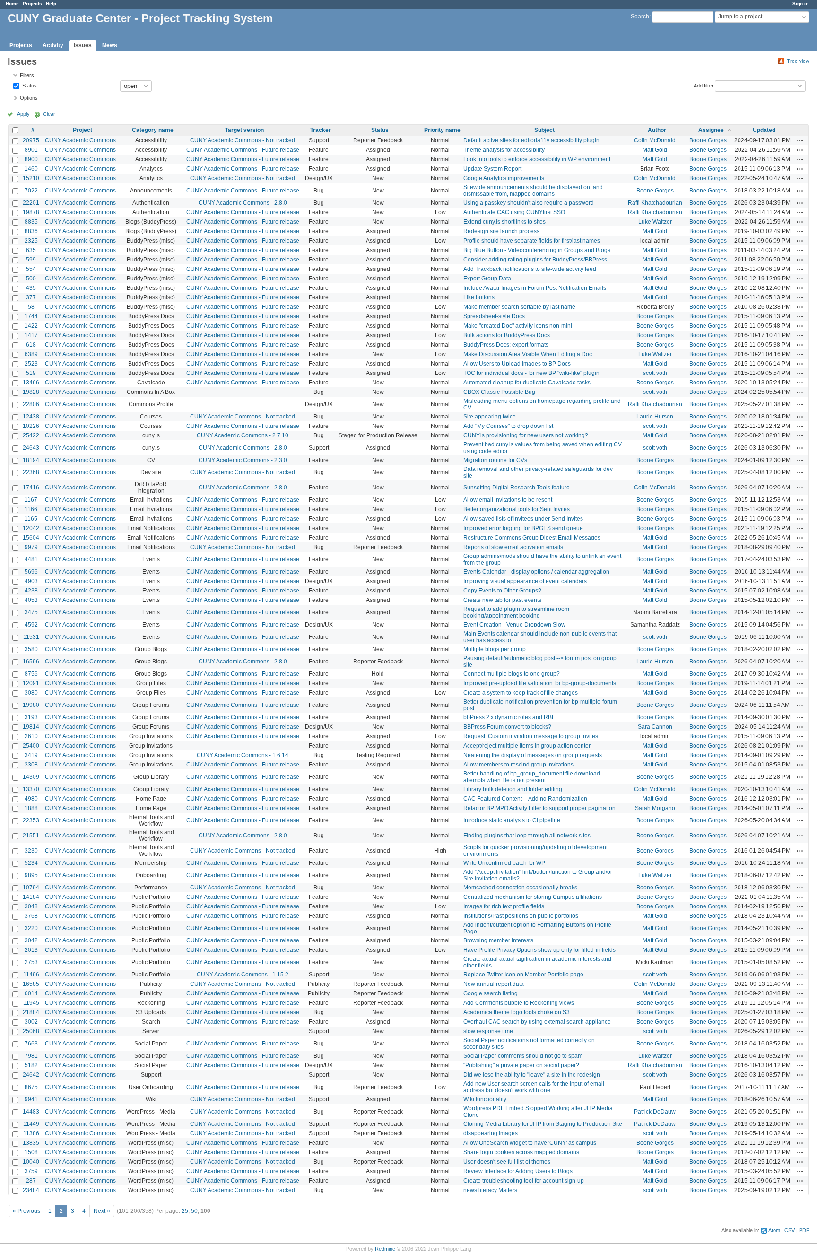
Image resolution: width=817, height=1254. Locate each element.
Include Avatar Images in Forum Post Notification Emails (534, 288)
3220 (31, 928)
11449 (31, 1124)
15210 (31, 178)
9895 (31, 875)
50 (194, 1211)
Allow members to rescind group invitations (518, 764)
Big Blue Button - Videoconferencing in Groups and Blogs (536, 250)
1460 (31, 168)
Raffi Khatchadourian (655, 203)
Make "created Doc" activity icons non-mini (517, 325)
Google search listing (490, 993)
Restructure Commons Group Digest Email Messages (531, 537)
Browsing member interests (498, 940)
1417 (31, 335)
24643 (31, 447)
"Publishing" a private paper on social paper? (521, 1065)
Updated (764, 130)
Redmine (385, 1249)
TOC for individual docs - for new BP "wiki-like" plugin (531, 373)
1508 (31, 1152)
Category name (153, 130)
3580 (31, 649)
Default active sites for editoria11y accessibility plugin (531, 140)
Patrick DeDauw (655, 1111)
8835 (31, 221)
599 (31, 259)
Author (657, 130)
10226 (31, 426)
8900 (31, 159)
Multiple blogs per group (494, 649)
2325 (31, 240)
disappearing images (490, 1133)
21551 (31, 835)
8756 (31, 674)
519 (31, 373)
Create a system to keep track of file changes (520, 692)
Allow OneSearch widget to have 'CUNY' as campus (529, 1143)
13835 (31, 1143)
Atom (774, 1230)
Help (51, 3)
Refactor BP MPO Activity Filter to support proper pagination (539, 808)
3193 (31, 717)
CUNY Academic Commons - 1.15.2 (242, 974)
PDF (804, 1230)
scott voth (655, 373)
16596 (31, 661)
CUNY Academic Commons (80, 140)
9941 (31, 1099)
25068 (31, 1031)
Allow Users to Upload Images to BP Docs (517, 363)
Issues (83, 45)
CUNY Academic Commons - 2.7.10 (242, 435)
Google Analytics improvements (503, 178)
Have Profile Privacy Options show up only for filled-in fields (539, 950)
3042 (31, 940)
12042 (31, 528)
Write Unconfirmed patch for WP (504, 863)
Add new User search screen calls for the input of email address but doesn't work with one (533, 1087)
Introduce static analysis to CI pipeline (511, 820)
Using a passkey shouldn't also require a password (528, 203)
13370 (31, 789)
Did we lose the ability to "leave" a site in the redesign (531, 1074)
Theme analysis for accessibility (504, 150)
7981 (31, 1056)
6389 (31, 354)
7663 (31, 1043)
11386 (31, 1133)
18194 (31, 460)
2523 (31, 363)
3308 (31, 764)
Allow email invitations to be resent (507, 499)
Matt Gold (655, 150)
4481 (31, 559)
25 (185, 1211)
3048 (31, 906)
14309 (31, 777)
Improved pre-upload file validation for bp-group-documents (539, 683)
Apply (23, 114)
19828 (31, 392)
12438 (31, 416)
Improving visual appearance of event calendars (525, 581)
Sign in (800, 3)
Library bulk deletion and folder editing (512, 789)
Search (640, 16)
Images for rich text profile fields (503, 906)
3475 (31, 612)
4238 (31, 590)
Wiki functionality (484, 1099)
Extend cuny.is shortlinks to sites (504, 221)
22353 (31, 820)
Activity (53, 45)
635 (31, 250)
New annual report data (493, 984)
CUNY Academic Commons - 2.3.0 (243, 460)
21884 (31, 1012)
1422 (31, 325)
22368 (31, 472)
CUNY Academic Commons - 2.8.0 (243, 203)
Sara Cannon (655, 726)
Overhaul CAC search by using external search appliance (537, 1022)
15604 (31, 537)
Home (12, 3)
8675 (31, 1087)
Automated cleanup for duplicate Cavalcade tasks (527, 382)
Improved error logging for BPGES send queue (523, 528)
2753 (31, 962)
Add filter (703, 85)
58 (31, 307)
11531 (31, 637)
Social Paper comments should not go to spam (522, 1056)
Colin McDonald (655, 140)
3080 (31, 692)
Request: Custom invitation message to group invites (530, 736)
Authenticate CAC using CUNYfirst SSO (514, 212)
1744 (31, 316)
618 (31, 344)
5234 (31, 863)
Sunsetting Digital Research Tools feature (516, 487)
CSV (789, 1230)
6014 (31, 993)
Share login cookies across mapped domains (521, 1152)
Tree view (798, 61)
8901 (31, 150)
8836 (31, 231)
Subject (544, 130)
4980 (31, 798)
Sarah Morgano (655, 808)
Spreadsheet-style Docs (494, 316)
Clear (49, 114)
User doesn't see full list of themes (506, 1161)
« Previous (26, 1211)
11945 (31, 1003)
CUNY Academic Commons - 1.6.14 (242, 755)
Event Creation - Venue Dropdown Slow (514, 624)
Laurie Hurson (654, 416)
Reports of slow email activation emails (513, 547)
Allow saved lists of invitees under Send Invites (523, 518)
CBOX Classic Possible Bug (499, 392)
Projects (32, 3)
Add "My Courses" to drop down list (508, 426)
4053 (31, 600)
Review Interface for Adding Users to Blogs (518, 1171)
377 (31, 297)
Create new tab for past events (502, 600)
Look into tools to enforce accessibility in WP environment (536, 159)
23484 (31, 1190)
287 (31, 1180)
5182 (31, 1065)
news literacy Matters (490, 1190)
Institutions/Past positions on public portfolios (520, 916)
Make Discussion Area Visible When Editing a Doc (527, 354)
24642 (31, 1074)
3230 (31, 850)
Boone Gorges (708, 140)
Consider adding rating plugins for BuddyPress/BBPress (535, 259)
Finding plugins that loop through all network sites (527, 835)
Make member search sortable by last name (519, 307)
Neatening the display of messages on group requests (532, 755)
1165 (31, 518)
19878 (31, 212)
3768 (31, 916)
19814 (31, 726)
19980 (31, 705)
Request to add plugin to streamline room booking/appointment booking (516, 612)
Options (29, 98)
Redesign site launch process (501, 231)
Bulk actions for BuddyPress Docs (506, 335)
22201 (31, 203)
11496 (31, 974)
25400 (31, 745)
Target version (244, 130)
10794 (31, 887)
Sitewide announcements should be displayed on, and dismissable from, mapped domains (533, 190)
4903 (31, 581)
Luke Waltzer (655, 221)
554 (31, 269)
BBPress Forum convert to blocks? (507, 726)
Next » (102, 1211)
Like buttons (479, 297)
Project (82, 130)
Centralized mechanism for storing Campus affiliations (532, 897)
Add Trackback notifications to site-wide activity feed (529, 269)
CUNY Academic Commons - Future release (242, 150)
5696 (31, 571)
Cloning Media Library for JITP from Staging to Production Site (542, 1124)
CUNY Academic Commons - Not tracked (242, 140)
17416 (31, 487)
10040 (31, 1161)
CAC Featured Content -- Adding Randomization (525, 798)
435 (31, 288)
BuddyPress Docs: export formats (505, 344)
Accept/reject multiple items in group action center (527, 745)
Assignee (711, 130)
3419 (31, 755)
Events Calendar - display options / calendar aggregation (536, 571)
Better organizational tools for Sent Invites (516, 509)
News (109, 45)
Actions (800, 140)
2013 (31, 950)
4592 (31, 624)
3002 (31, 1022)
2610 (31, 736)
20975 (31, 140)
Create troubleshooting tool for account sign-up (523, 1180)
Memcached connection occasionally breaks (520, 887)
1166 (31, 509)
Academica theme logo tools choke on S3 (516, 1012)
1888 (31, 808)
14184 (31, 897)
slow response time (488, 1031)
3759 (31, 1171)
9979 (31, 547)
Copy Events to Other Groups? (502, 590)
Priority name (442, 130)
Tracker (320, 130)
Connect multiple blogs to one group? (511, 674)
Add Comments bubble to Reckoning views (518, 1003)
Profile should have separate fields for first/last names (531, 240)
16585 (31, 984)
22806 (31, 404)
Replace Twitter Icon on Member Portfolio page (523, 974)
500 (31, 278)
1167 (31, 499)
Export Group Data (487, 278)
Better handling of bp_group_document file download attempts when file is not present (531, 777)
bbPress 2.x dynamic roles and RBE (509, 717)
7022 (31, 190)
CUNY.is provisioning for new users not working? (525, 435)
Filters (27, 75)
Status (29, 85)
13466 (31, 382)
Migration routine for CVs (495, 460)
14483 (31, 1111)
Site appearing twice (489, 416)
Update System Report (492, 168)
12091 (31, 683)
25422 (31, 435)
